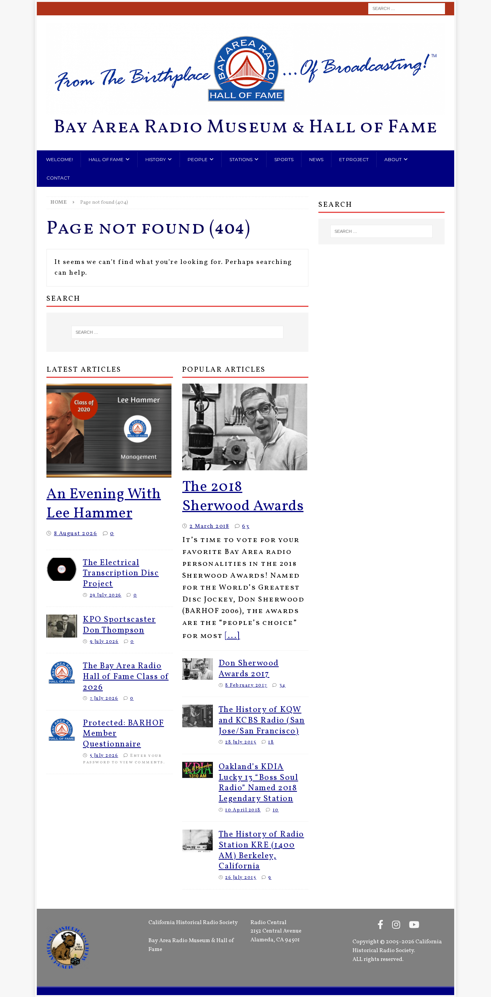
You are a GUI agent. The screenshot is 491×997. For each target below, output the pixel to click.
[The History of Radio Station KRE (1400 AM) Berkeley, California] (197, 840)
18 (271, 742)
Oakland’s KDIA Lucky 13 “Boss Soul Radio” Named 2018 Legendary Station (258, 782)
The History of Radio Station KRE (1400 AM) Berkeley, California (261, 850)
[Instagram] (396, 925)
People (198, 159)
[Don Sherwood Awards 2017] (197, 668)
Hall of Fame (106, 159)
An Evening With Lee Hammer (103, 504)
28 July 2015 (240, 742)
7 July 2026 (104, 698)
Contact (58, 178)
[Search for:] (406, 8)
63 (245, 526)
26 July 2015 (240, 877)
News (316, 159)
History (155, 159)
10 (276, 810)
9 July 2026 (104, 641)
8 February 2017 (246, 685)
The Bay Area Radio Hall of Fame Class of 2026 (126, 677)
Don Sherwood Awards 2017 (249, 669)
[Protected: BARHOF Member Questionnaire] (61, 729)
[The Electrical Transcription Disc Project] (61, 569)
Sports (283, 159)
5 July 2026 (104, 755)
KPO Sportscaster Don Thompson (119, 625)
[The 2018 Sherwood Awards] (245, 427)
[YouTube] (414, 925)
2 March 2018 (209, 526)
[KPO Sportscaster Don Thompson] (61, 626)
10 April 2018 (243, 810)
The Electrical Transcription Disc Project (121, 573)
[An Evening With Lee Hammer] (109, 431)
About (393, 159)
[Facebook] (380, 925)
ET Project (354, 159)
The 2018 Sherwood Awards (243, 497)
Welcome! (59, 159)
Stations (240, 159)
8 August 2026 (75, 533)
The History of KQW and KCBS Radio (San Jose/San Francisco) (262, 720)
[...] (232, 635)
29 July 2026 (106, 595)
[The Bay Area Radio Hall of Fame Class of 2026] (61, 672)
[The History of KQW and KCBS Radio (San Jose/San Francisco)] (197, 716)
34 (282, 685)
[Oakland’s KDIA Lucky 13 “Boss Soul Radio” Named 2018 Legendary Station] (197, 770)
